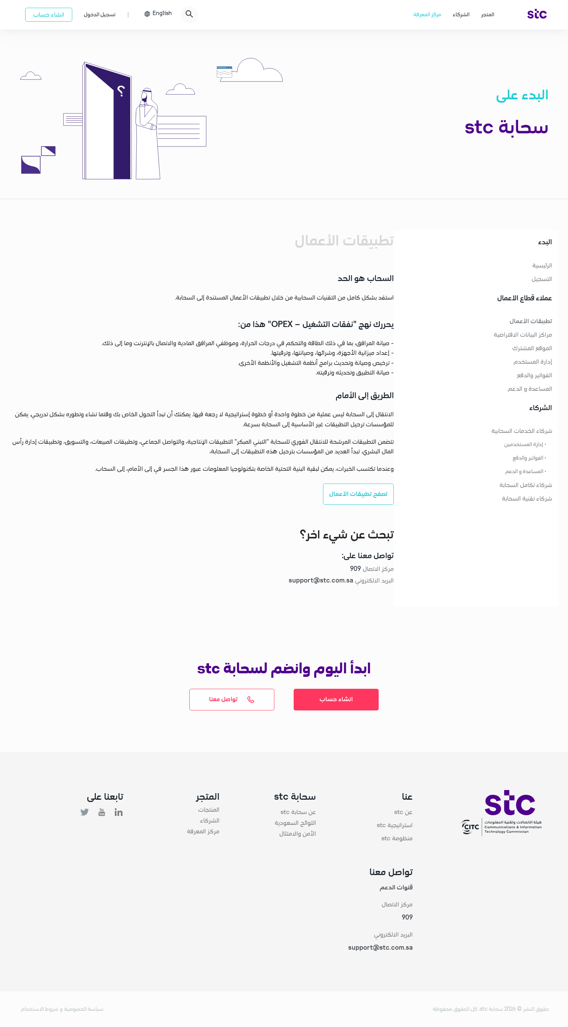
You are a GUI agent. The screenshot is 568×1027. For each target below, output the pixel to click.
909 (407, 918)
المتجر (487, 14)
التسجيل (542, 279)
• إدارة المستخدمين (525, 444)
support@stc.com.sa (380, 948)
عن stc (403, 812)
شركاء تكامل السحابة (526, 485)
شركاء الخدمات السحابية (521, 431)
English (162, 13)
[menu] (438, 14)
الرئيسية (542, 265)
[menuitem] (537, 14)
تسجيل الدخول (100, 14)
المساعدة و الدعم (530, 389)
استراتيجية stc (395, 825)
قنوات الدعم (396, 887)
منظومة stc (397, 838)
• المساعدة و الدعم (525, 471)
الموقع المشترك (532, 348)
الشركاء (461, 14)
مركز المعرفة (427, 14)
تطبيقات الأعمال (531, 321)
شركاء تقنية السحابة (527, 499)
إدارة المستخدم (533, 362)
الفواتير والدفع (534, 375)
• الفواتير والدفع (529, 458)
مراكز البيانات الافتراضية (523, 335)
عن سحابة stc (298, 812)
